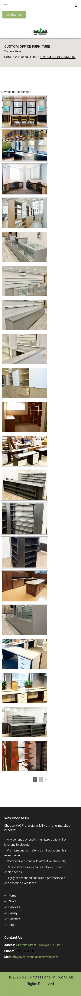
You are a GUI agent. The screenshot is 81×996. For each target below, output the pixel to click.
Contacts (14, 919)
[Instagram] (14, 992)
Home (8, 57)
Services (14, 907)
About (12, 901)
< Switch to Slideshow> (15, 92)
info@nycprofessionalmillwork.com (35, 957)
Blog (11, 925)
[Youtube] (22, 991)
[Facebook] (6, 992)
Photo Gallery (26, 57)
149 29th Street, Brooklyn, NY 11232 (39, 945)
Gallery (13, 913)
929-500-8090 (24, 951)
